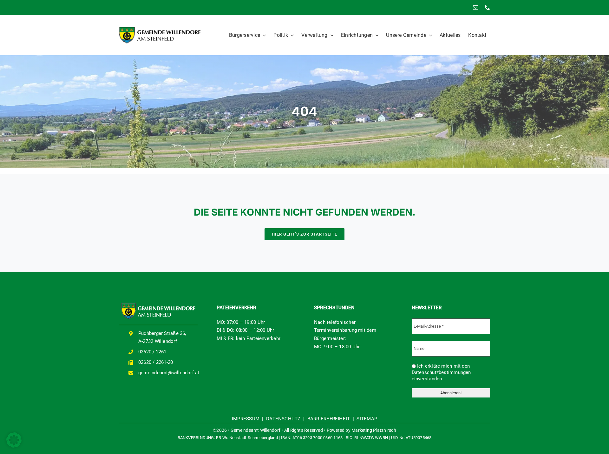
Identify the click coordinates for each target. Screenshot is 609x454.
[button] (14, 440)
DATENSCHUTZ (283, 419)
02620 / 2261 (152, 352)
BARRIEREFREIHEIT (328, 419)
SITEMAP (367, 419)
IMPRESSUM (245, 419)
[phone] (487, 7)
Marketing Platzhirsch (373, 430)
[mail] (475, 7)
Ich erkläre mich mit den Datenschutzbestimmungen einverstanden (441, 372)
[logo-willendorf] (159, 29)
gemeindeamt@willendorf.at (169, 373)
